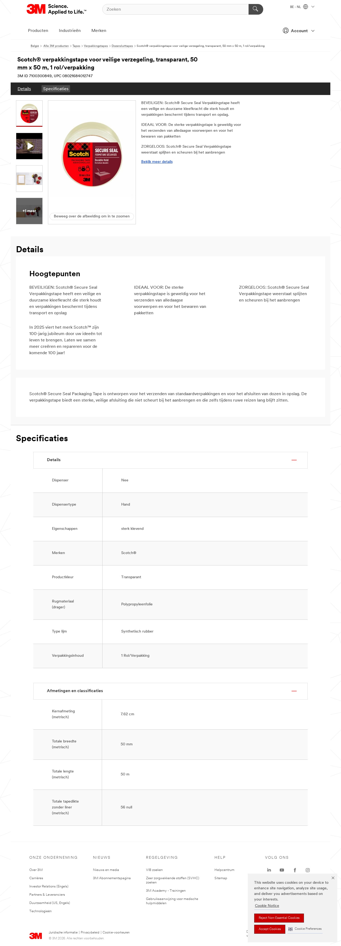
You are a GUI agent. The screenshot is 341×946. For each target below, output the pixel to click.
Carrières (36, 878)
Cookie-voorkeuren (116, 932)
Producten (38, 31)
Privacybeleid (90, 932)
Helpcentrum (224, 870)
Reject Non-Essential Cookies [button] (279, 918)
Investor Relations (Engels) (48, 886)
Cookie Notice (267, 906)
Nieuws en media (106, 870)
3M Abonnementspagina (112, 878)
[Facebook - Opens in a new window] (295, 870)
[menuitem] (24, 88)
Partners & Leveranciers (47, 895)
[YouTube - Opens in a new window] (282, 870)
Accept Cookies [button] (270, 929)
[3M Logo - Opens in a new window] (57, 9)
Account (299, 31)
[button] (305, 929)
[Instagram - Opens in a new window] (308, 870)
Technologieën (40, 911)
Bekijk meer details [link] (157, 162)
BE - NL (296, 7)
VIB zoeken (154, 870)
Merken (98, 31)
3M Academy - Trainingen (166, 891)
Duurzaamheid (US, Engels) (49, 903)
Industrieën (70, 31)
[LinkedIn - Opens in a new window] (269, 870)
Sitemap (220, 878)
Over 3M (36, 870)
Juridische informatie (63, 932)
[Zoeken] (256, 9)
